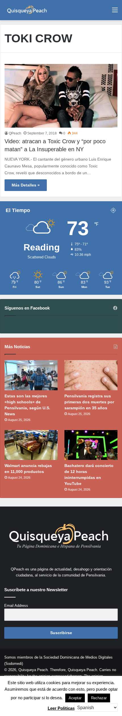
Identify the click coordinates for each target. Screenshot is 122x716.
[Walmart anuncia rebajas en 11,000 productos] (31, 445)
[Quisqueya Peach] (27, 10)
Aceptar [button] (75, 698)
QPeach (15, 133)
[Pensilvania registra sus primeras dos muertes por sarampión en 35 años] (90, 375)
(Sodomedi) (13, 663)
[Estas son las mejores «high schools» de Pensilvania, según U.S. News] (31, 375)
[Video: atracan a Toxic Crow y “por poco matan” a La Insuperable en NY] (61, 96)
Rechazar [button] (99, 698)
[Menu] (115, 12)
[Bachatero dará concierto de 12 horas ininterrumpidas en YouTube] (90, 445)
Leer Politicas (61, 708)
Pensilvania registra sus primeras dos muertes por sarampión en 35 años (89, 402)
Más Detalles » (26, 185)
